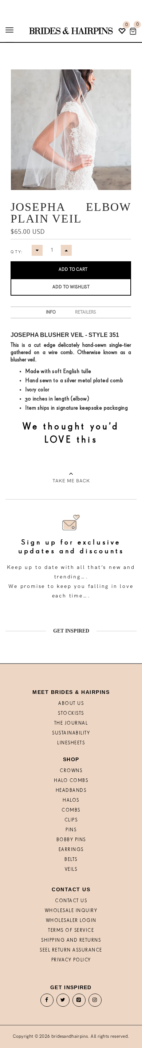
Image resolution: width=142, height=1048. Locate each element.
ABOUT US (71, 703)
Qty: (17, 252)
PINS (71, 830)
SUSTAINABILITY (71, 733)
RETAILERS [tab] (85, 312)
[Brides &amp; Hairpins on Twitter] (63, 1002)
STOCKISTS (71, 713)
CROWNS (71, 770)
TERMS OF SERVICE (71, 930)
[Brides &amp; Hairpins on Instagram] (95, 1002)
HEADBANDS (71, 790)
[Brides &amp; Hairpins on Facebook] (47, 1002)
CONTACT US (71, 901)
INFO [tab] (51, 312)
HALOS (71, 800)
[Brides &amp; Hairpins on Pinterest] (79, 1002)
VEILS (71, 869)
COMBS (71, 810)
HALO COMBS (71, 780)
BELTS (71, 859)
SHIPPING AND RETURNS (71, 940)
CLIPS (71, 820)
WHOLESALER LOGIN (71, 920)
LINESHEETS (71, 743)
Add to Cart (73, 269)
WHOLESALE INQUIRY (71, 910)
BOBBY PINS (71, 840)
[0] (133, 31)
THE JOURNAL (71, 723)
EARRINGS (71, 849)
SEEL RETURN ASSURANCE (71, 950)
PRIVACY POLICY (71, 960)
